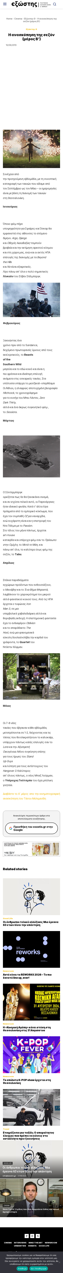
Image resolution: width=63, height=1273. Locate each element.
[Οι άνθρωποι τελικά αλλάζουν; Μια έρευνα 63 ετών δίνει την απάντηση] (31, 896)
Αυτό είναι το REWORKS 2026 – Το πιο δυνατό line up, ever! (27, 976)
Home (9, 18)
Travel (6, 1129)
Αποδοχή (22, 1268)
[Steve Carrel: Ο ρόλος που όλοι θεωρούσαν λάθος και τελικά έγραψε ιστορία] (31, 1198)
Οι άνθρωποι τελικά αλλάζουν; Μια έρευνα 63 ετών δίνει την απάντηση (30, 923)
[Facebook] (27, 1236)
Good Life (8, 918)
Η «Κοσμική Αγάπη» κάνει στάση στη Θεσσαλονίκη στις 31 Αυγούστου (27, 1029)
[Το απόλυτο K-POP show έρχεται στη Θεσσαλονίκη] (31, 1054)
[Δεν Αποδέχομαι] (59, 1262)
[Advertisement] (31, 92)
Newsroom (8, 971)
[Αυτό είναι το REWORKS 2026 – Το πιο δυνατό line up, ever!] (31, 949)
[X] (38, 1236)
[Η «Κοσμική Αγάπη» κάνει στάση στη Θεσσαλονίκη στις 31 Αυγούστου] (31, 1002)
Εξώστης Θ (29, 18)
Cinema (18, 18)
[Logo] (32, 4)
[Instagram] (32, 1236)
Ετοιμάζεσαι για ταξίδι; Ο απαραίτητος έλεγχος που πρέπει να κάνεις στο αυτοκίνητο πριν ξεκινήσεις (28, 1135)
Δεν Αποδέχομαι (38, 1268)
